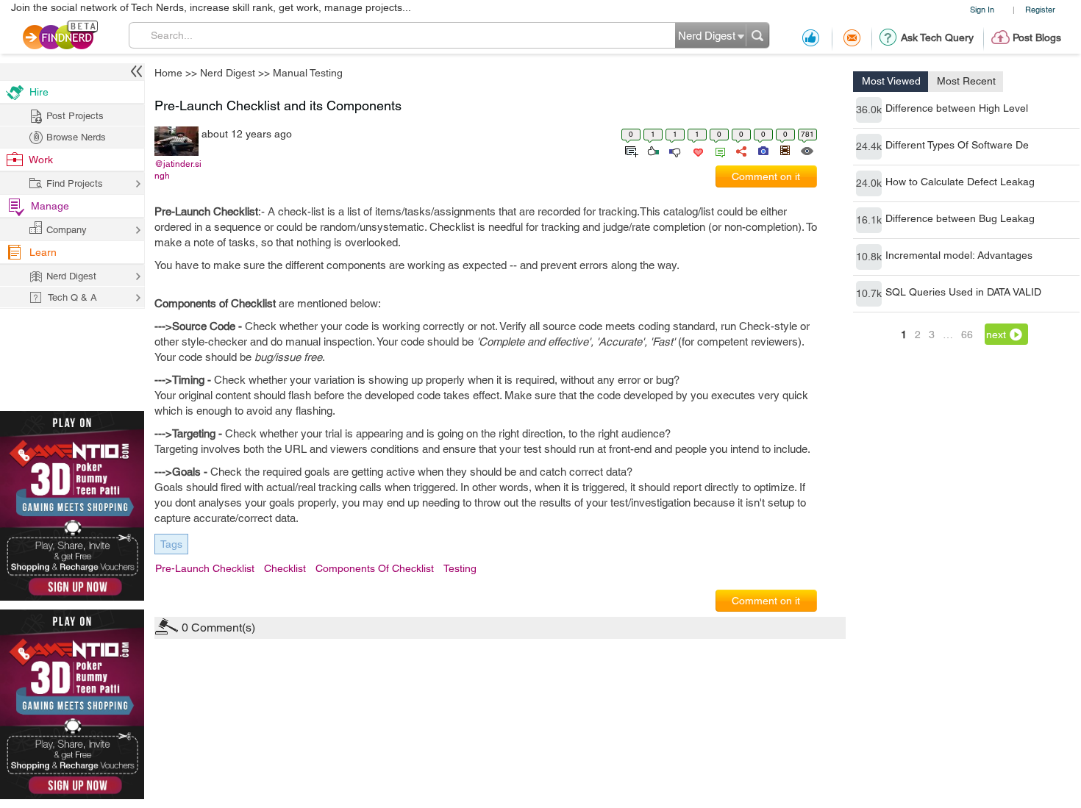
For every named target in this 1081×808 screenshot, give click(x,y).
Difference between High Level (956, 108)
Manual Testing (308, 73)
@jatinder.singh (177, 170)
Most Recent (966, 81)
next (996, 334)
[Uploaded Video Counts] (784, 150)
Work (41, 159)
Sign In (982, 9)
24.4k (869, 146)
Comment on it (766, 176)
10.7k (869, 293)
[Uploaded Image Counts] (762, 150)
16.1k (869, 220)
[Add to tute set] (630, 150)
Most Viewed (891, 81)
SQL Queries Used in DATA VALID (963, 292)
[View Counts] (806, 150)
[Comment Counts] (718, 150)
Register (1040, 9)
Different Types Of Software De (957, 145)
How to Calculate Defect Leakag (960, 181)
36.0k (869, 109)
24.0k (869, 183)
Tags (171, 544)
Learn (43, 252)
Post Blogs (1037, 37)
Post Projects (75, 115)
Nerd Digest (227, 73)
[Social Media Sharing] (740, 150)
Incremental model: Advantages (958, 255)
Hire (39, 92)
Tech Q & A (72, 297)
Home (168, 73)
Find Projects (74, 183)
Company (66, 229)
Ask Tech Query (937, 37)
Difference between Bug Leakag (960, 218)
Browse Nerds (76, 137)
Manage (50, 206)
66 (967, 334)
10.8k (869, 256)
